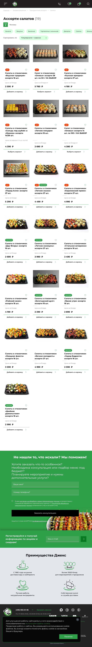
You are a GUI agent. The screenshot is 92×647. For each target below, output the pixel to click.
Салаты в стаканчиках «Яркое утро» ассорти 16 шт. (75, 300)
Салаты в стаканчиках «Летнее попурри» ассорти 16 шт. (46, 130)
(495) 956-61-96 (22, 610)
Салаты (78, 31)
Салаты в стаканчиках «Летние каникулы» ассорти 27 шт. (46, 245)
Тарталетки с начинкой (49, 31)
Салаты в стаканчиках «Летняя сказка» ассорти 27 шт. (46, 190)
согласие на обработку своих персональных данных (39, 501)
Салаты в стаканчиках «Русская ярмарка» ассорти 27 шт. (75, 75)
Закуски (19, 31)
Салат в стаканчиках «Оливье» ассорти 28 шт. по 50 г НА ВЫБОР (45, 75)
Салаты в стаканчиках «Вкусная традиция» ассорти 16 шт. (16, 75)
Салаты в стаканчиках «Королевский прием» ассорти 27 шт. (75, 190)
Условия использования (57, 521)
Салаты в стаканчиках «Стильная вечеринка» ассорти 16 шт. (75, 245)
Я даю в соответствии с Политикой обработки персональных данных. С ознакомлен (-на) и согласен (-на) (43, 503)
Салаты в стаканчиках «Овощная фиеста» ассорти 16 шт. (16, 356)
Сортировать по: (10, 38)
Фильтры (13, 25)
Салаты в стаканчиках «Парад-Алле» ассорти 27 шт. (16, 190)
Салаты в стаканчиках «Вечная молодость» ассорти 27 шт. (46, 356)
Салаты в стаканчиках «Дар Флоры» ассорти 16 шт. (16, 245)
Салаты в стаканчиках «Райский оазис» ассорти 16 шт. (16, 300)
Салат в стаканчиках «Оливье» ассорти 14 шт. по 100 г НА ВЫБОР (75, 130)
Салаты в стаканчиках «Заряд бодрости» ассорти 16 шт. (75, 356)
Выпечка (31, 31)
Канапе (8, 31)
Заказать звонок (44, 610)
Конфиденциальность (40, 521)
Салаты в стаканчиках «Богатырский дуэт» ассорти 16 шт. (46, 300)
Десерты (67, 31)
